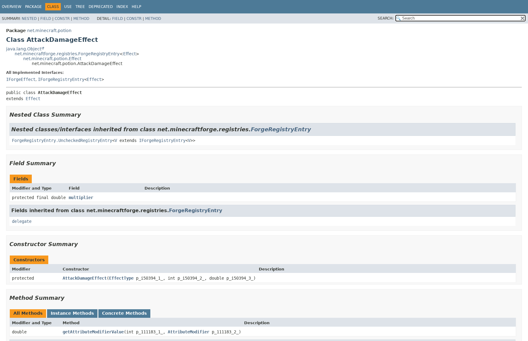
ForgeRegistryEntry (281, 129)
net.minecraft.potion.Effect (52, 58)
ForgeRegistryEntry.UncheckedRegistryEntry (62, 140)
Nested (29, 18)
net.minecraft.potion (49, 30)
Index (122, 7)
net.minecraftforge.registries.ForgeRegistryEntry (67, 53)
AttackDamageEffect (85, 278)
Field (45, 18)
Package (33, 7)
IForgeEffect (20, 79)
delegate (21, 221)
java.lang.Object (23, 48)
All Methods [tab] (27, 313)
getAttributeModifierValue (93, 331)
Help (136, 7)
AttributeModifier (188, 331)
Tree (80, 7)
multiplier (81, 197)
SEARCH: (386, 18)
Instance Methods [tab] (72, 313)
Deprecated (101, 7)
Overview (11, 7)
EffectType (121, 278)
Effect (129, 53)
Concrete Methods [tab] (124, 313)
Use (68, 7)
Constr (62, 18)
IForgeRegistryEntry (61, 79)
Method (81, 18)
